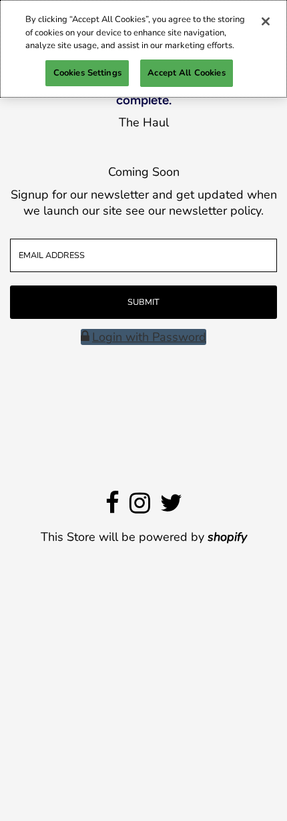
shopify (227, 537)
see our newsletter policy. (194, 211)
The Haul (144, 122)
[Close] (265, 21)
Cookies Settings (87, 73)
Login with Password (149, 337)
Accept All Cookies (186, 73)
